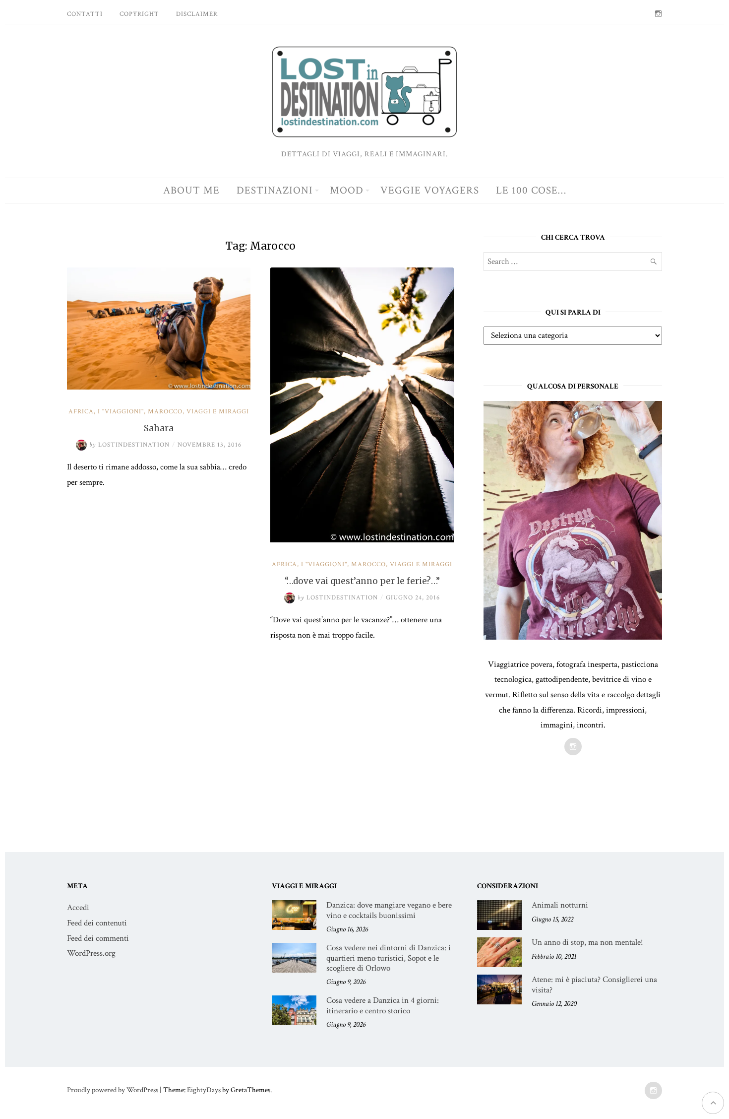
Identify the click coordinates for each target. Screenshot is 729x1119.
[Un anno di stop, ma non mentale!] (499, 952)
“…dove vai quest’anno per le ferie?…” (362, 581)
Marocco (165, 411)
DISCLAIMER (197, 14)
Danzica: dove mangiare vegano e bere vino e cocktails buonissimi (389, 910)
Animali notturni (560, 905)
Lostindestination (129, 445)
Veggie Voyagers (429, 190)
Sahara (159, 428)
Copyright (139, 14)
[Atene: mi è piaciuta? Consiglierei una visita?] (499, 989)
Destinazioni (275, 190)
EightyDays (204, 1090)
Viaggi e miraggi (217, 411)
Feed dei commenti (98, 938)
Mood (347, 190)
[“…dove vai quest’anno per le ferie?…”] (362, 539)
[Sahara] (158, 387)
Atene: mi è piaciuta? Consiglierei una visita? (594, 984)
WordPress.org (91, 953)
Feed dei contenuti (97, 923)
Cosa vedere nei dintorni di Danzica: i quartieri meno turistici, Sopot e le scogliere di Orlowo (388, 958)
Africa (81, 411)
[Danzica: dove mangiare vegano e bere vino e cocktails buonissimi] (294, 915)
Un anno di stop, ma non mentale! (587, 942)
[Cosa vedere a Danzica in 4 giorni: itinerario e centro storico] (294, 1010)
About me (191, 190)
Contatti (85, 14)
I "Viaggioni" (121, 411)
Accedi (78, 907)
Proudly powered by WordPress (112, 1090)
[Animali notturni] (499, 915)
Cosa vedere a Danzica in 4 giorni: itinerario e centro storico (382, 1005)
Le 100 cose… (531, 190)
